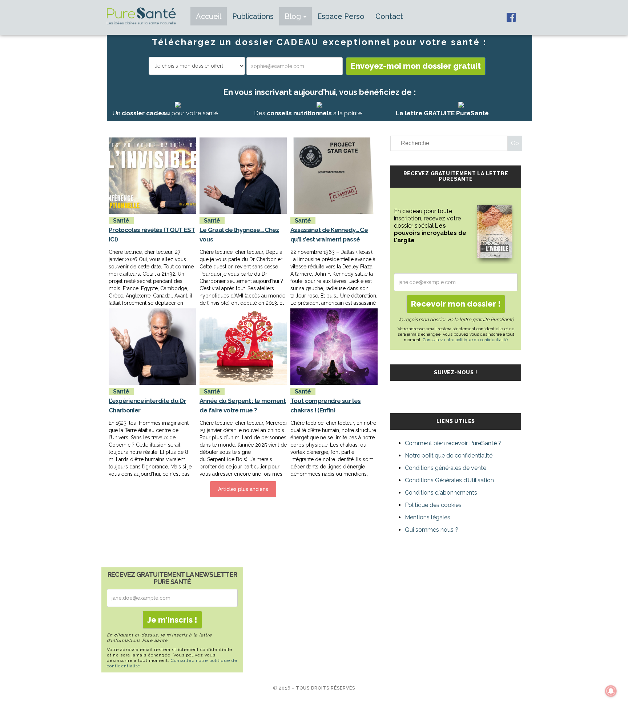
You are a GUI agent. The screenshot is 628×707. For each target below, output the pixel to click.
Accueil (208, 16)
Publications (253, 16)
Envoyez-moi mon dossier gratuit (416, 66)
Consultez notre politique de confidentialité (465, 339)
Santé (121, 220)
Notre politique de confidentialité (448, 455)
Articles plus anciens (243, 489)
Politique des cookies (433, 505)
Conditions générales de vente (445, 467)
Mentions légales (427, 517)
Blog (294, 16)
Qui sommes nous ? (431, 529)
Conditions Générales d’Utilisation (449, 480)
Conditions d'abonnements (441, 492)
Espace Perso (341, 16)
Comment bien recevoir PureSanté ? (453, 443)
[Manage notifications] (611, 691)
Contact (389, 16)
